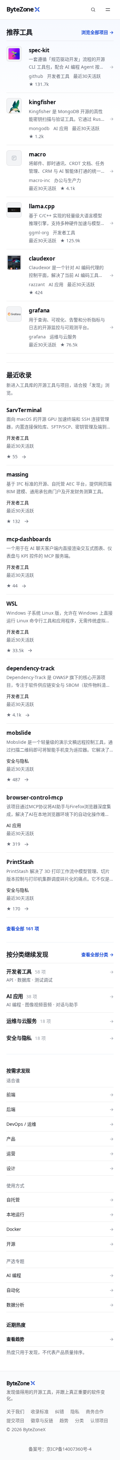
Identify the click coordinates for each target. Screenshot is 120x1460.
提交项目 (15, 1420)
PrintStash (20, 862)
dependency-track (30, 668)
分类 (79, 1420)
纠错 (59, 1411)
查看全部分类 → (97, 954)
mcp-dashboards (28, 539)
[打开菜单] (108, 9)
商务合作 (95, 1411)
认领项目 (99, 1420)
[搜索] (93, 9)
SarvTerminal (24, 410)
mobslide (18, 732)
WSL (12, 603)
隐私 (74, 1411)
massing (17, 474)
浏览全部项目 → (97, 32)
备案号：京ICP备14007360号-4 (60, 1449)
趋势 (64, 1420)
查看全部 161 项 (22, 928)
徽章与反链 (42, 1420)
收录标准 (40, 1411)
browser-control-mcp (34, 797)
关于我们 (15, 1411)
